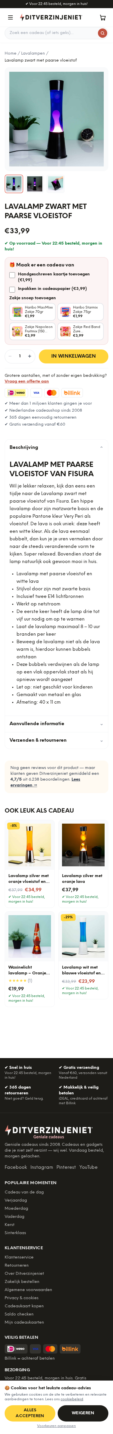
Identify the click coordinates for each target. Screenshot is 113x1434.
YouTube (88, 1167)
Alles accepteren (30, 1413)
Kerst (9, 1225)
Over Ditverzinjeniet (24, 1274)
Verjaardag (16, 1200)
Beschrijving (56, 447)
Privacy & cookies (22, 1298)
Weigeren (83, 1413)
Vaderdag (14, 1217)
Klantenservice (19, 1257)
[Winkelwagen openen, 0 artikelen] (102, 17)
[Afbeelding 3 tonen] (55, 184)
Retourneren (17, 1265)
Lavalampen (33, 53)
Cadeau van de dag (24, 1192)
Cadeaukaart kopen (24, 1306)
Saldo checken (19, 1314)
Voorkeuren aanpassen (56, 1426)
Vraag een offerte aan (27, 381)
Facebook (16, 1167)
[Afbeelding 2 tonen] (34, 184)
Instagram (41, 1167)
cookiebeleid (72, 1399)
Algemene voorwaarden (28, 1290)
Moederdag (16, 1209)
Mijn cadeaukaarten (24, 1322)
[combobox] (56, 33)
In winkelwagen (73, 356)
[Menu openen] (10, 17)
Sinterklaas (15, 1233)
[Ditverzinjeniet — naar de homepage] (51, 17)
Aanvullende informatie (56, 723)
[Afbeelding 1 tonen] (14, 184)
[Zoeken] (102, 33)
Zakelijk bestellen (22, 1282)
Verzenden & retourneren (56, 740)
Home (11, 53)
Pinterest (66, 1167)
